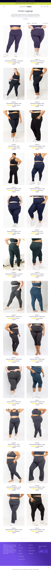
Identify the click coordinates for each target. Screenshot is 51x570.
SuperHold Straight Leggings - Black (37, 146)
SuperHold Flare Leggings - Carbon (37, 487)
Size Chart (21, 547)
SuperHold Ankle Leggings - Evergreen (13, 274)
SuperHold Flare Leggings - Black (13, 188)
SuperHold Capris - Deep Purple (37, 60)
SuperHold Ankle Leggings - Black (13, 103)
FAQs (20, 545)
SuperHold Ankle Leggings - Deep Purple (14, 60)
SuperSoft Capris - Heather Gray (14, 401)
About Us (31, 545)
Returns (20, 550)
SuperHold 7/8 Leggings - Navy (14, 231)
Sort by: (29, 23)
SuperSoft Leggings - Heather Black (14, 359)
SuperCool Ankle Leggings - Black (37, 529)
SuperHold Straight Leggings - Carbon (13, 529)
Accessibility (21, 556)
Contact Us (31, 547)
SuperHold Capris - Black (13, 146)
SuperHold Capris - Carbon (14, 444)
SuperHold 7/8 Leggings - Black (37, 103)
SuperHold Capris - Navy (37, 231)
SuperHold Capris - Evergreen (37, 274)
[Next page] (28, 538)
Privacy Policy (22, 559)
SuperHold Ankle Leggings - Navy (37, 188)
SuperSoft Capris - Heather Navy (37, 401)
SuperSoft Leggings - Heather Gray (14, 316)
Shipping (20, 553)
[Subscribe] (46, 551)
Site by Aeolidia (35, 569)
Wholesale (31, 553)
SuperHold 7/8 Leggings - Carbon (13, 487)
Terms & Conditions (24, 569)
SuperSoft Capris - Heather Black (37, 359)
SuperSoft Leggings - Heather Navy (37, 316)
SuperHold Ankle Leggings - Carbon (37, 444)
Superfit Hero (18, 569)
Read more (25, 18)
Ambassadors (32, 550)
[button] (3, 6)
